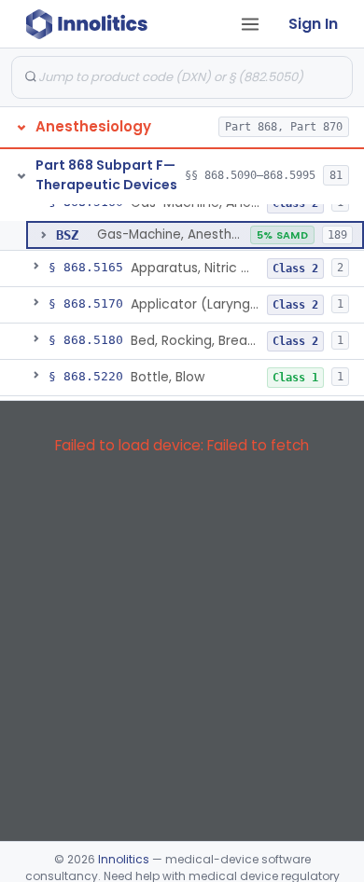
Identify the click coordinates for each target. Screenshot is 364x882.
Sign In (313, 23)
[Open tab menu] (250, 24)
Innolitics (123, 859)
